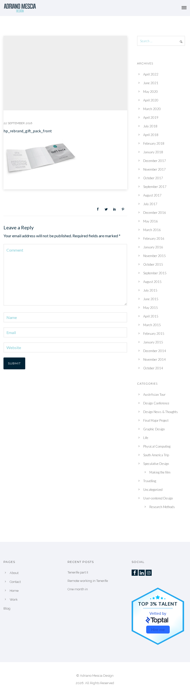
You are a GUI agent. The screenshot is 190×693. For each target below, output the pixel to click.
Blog (6, 608)
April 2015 (150, 316)
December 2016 (154, 213)
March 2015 (152, 325)
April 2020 (150, 100)
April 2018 (150, 135)
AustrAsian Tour (154, 394)
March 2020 (152, 109)
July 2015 (150, 290)
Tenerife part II (78, 572)
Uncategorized (153, 490)
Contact (15, 582)
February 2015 (153, 334)
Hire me (158, 629)
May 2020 (150, 92)
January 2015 (153, 342)
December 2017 (154, 161)
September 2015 (154, 273)
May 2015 (150, 308)
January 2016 (153, 247)
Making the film (159, 472)
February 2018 (153, 143)
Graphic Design (154, 429)
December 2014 (154, 351)
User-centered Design (158, 498)
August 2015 (152, 282)
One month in (78, 589)
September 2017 (154, 187)
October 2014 (153, 368)
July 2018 (150, 126)
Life (145, 438)
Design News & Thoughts (160, 412)
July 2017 (150, 204)
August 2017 (152, 195)
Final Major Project (155, 420)
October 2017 (153, 178)
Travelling (149, 481)
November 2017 (154, 169)
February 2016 (153, 238)
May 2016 (150, 221)
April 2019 (150, 117)
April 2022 (150, 74)
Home (14, 591)
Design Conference (156, 403)
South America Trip (156, 455)
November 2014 (154, 359)
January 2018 (153, 152)
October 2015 (153, 264)
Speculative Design (156, 464)
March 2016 (152, 230)
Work (14, 599)
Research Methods (162, 507)
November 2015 (154, 256)
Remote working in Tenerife (88, 581)
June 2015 (150, 299)
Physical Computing (156, 446)
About (14, 573)
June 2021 (150, 83)
